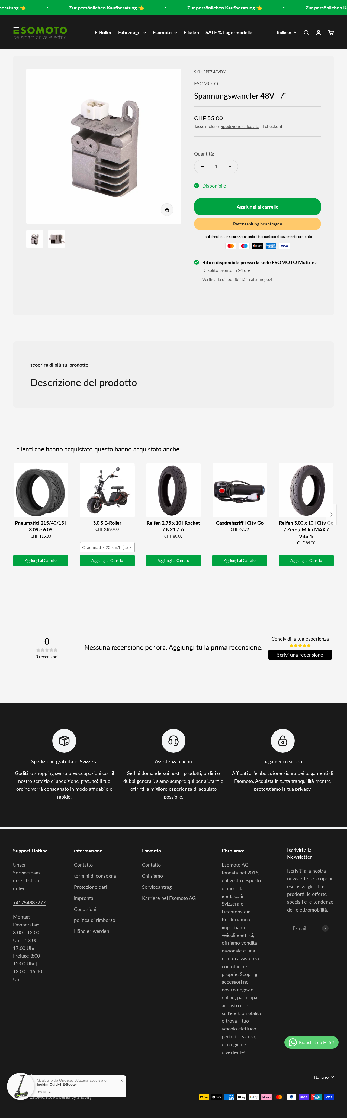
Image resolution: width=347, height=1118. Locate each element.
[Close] (222, 517)
